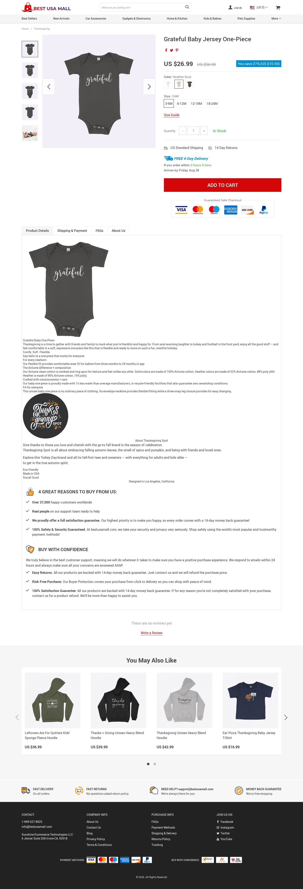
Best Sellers (29, 18)
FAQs (155, 822)
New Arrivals (61, 18)
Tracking (157, 845)
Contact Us (94, 827)
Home (25, 29)
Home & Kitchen (177, 18)
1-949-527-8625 (32, 822)
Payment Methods (163, 827)
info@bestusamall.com (37, 827)
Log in (237, 7)
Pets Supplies (246, 18)
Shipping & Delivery (164, 833)
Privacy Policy (96, 839)
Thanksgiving (42, 29)
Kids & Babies (212, 18)
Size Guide (171, 115)
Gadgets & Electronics (136, 18)
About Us (92, 822)
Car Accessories (96, 18)
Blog (90, 833)
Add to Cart (222, 185)
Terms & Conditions (99, 845)
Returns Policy (161, 839)
